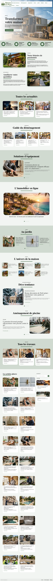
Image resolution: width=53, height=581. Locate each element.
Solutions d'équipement (26, 156)
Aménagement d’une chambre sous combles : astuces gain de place (44, 272)
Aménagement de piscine (26, 313)
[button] (24, 177)
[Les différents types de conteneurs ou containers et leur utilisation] (20, 135)
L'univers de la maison (26, 259)
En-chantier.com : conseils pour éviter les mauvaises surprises (26, 112)
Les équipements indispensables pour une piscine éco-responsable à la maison (27, 507)
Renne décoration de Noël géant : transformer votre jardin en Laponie (37, 295)
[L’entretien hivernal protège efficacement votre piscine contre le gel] (40, 325)
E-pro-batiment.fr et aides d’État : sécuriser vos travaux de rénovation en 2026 (42, 360)
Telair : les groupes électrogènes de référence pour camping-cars (42, 387)
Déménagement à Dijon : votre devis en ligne (44, 140)
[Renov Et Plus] (6, 4)
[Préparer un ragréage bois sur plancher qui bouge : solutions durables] (10, 353)
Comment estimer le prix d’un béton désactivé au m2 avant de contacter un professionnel (27, 566)
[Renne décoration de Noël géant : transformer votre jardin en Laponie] (13, 296)
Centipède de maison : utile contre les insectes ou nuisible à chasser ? (44, 239)
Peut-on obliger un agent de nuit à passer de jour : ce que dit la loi (9, 112)
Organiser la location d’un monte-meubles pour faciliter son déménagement (8, 141)
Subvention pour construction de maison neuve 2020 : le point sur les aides (42, 112)
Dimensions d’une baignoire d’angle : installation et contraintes (27, 527)
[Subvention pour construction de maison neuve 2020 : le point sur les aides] (42, 105)
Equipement (27, 162)
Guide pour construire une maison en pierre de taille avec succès (45, 265)
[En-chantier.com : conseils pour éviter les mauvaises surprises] (26, 105)
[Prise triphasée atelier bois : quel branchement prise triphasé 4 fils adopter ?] (26, 353)
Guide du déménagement (26, 127)
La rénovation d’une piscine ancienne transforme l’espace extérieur (10, 527)
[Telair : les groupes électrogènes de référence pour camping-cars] (43, 382)
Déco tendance (26, 284)
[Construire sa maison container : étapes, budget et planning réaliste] (21, 273)
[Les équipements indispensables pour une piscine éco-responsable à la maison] (27, 500)
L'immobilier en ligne (26, 188)
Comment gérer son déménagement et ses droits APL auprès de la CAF (32, 141)
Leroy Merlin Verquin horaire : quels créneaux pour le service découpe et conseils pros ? (29, 265)
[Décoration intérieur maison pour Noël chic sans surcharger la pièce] (10, 421)
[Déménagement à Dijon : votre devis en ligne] (44, 135)
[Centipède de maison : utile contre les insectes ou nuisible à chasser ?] (32, 241)
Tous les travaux (26, 344)
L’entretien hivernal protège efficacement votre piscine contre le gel (15, 323)
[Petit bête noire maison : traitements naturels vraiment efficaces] (5, 265)
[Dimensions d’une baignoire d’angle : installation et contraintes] (27, 520)
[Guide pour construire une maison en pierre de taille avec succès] (37, 265)
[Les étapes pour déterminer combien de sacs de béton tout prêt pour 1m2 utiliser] (27, 539)
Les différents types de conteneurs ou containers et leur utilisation (20, 141)
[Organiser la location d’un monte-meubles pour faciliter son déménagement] (8, 135)
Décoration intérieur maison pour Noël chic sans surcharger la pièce (10, 427)
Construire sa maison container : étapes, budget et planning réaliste (29, 272)
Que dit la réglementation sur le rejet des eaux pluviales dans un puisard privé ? (27, 487)
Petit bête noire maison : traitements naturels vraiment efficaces (12, 265)
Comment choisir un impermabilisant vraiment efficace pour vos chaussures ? (37, 166)
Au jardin (26, 232)
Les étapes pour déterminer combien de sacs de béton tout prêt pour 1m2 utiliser (27, 546)
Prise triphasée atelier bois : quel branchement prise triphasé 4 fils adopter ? (25, 360)
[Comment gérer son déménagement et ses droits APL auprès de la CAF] (32, 135)
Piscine (4, 319)
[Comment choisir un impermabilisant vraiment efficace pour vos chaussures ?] (13, 168)
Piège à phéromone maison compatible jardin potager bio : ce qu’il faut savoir (20, 239)
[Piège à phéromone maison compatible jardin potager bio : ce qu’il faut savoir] (8, 241)
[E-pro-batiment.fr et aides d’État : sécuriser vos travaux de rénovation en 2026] (42, 353)
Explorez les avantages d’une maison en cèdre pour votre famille (12, 272)
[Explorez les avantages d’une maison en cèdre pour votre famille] (5, 273)
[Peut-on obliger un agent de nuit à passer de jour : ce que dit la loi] (10, 105)
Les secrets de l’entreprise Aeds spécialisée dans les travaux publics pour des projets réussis (10, 566)
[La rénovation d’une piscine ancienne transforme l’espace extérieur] (10, 520)
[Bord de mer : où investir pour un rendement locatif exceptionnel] (26, 204)
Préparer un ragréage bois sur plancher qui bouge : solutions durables (10, 360)
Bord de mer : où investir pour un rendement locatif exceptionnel (26, 216)
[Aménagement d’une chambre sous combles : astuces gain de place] (37, 273)
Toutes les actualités (26, 96)
